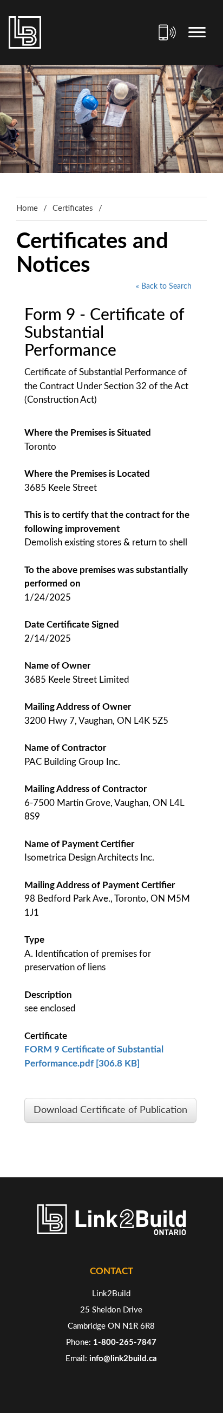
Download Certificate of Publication (110, 1110)
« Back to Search (164, 286)
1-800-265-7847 (124, 1342)
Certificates (73, 208)
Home (27, 208)
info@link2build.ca (123, 1359)
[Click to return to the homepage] (25, 32)
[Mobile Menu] (197, 32)
